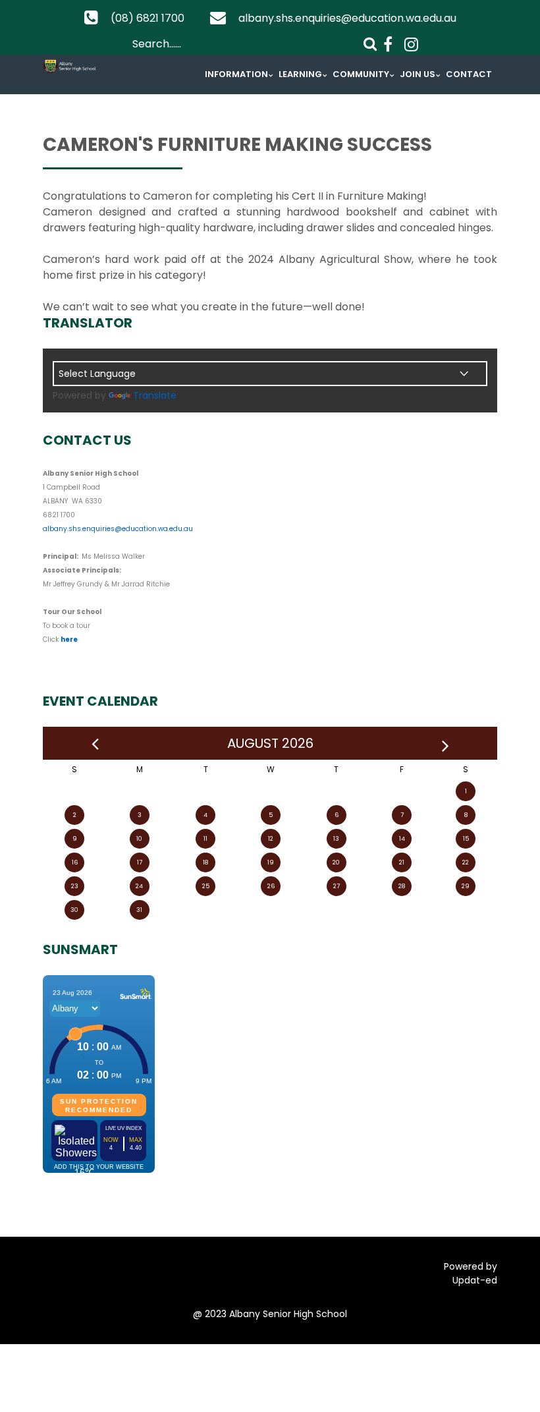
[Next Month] (446, 743)
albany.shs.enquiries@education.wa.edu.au (347, 18)
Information (236, 74)
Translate (154, 395)
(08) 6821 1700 (147, 18)
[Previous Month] (95, 743)
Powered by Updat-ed (470, 1273)
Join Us (417, 74)
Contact (469, 74)
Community (361, 74)
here (69, 639)
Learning (300, 74)
